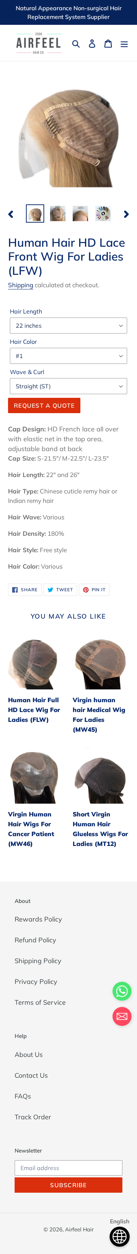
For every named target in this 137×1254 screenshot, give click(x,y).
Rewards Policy (38, 919)
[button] (122, 1017)
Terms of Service (40, 1002)
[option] (35, 213)
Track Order (33, 1117)
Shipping (20, 285)
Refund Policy (35, 940)
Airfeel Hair (79, 1229)
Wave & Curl (27, 372)
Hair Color (23, 341)
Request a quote (44, 405)
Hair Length (26, 311)
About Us (29, 1054)
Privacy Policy (36, 981)
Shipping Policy (38, 961)
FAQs (23, 1096)
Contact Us (31, 1075)
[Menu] (124, 42)
